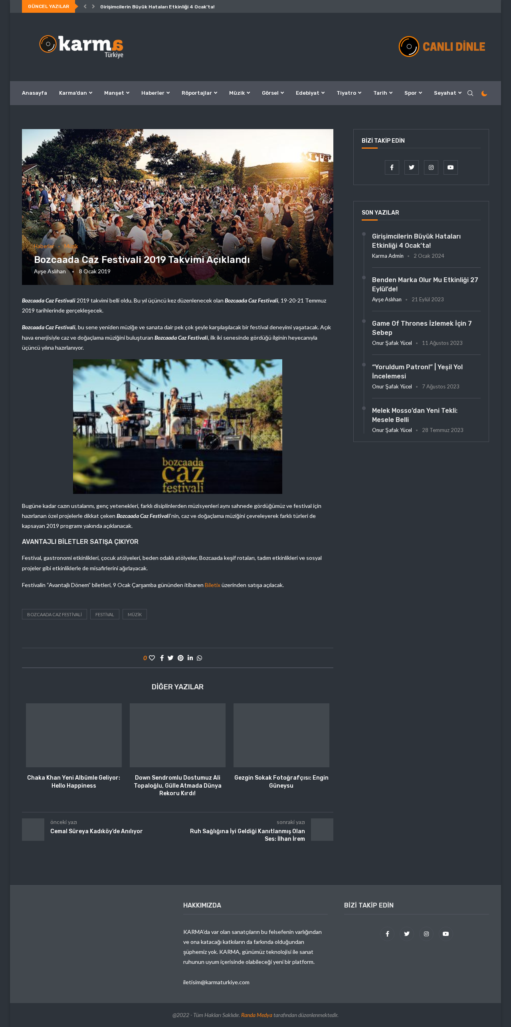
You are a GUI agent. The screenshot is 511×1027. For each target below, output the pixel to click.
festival (104, 614)
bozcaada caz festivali (54, 614)
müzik (135, 614)
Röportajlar (197, 93)
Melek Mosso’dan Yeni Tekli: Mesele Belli (415, 415)
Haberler (152, 93)
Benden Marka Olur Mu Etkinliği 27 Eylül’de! (425, 284)
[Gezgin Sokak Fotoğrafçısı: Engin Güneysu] (281, 735)
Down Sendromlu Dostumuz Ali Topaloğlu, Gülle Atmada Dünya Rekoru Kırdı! (178, 785)
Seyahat (445, 93)
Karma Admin (388, 256)
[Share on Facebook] (162, 657)
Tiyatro (346, 93)
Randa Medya (256, 1014)
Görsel (270, 93)
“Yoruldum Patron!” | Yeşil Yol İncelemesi (417, 371)
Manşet (114, 93)
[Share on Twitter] (171, 657)
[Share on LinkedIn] (190, 657)
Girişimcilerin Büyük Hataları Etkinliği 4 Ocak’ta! (157, 7)
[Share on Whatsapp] (199, 657)
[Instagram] (432, 167)
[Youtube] (451, 167)
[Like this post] (152, 657)
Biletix (212, 584)
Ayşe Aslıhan (50, 271)
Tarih (380, 93)
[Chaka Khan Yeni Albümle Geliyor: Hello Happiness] (74, 735)
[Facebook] (392, 167)
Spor (410, 93)
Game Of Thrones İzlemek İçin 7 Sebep (422, 328)
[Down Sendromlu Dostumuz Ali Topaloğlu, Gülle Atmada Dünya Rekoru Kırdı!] (178, 735)
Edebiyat (307, 93)
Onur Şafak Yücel (392, 343)
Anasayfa (34, 93)
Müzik (237, 93)
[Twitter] (412, 167)
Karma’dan (73, 93)
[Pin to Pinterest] (181, 657)
